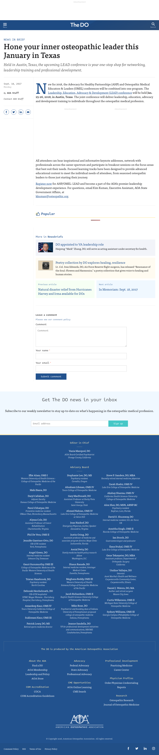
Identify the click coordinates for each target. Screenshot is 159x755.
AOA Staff (13, 93)
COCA (37, 691)
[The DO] (79, 25)
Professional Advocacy (79, 674)
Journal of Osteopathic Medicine (121, 704)
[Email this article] (28, 112)
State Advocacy (79, 670)
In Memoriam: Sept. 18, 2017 (118, 289)
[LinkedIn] (20, 112)
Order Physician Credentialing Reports (121, 685)
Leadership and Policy (37, 674)
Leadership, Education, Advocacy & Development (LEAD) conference (90, 92)
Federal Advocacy (79, 665)
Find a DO (37, 665)
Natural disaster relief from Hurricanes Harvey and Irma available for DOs (65, 291)
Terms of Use (35, 748)
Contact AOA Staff (13, 99)
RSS (24, 748)
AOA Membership (37, 670)
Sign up (118, 423)
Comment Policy (11, 748)
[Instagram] (153, 749)
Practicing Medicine (121, 665)
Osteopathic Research (122, 700)
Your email (43, 363)
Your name (43, 350)
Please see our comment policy (53, 319)
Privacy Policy (51, 748)
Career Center (121, 670)
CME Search (79, 691)
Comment (41, 324)
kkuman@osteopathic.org (52, 196)
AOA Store (37, 678)
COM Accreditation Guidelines (37, 696)
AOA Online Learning (79, 687)
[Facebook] (6, 112)
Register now (44, 183)
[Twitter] (13, 112)
